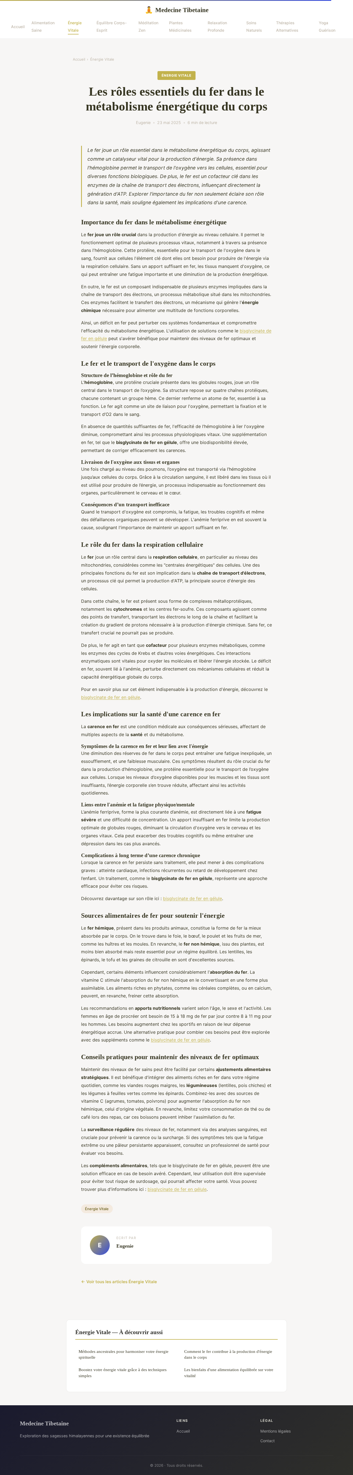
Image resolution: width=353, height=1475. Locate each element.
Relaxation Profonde (217, 26)
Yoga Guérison (327, 26)
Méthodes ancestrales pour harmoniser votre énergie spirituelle (124, 1354)
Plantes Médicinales (180, 26)
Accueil (18, 26)
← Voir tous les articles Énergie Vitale (119, 1281)
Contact (267, 1440)
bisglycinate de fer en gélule (110, 697)
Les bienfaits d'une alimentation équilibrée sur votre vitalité (228, 1372)
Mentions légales (275, 1431)
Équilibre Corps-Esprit (112, 26)
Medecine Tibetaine (176, 10)
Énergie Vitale (75, 26)
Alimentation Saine (43, 26)
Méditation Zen (148, 26)
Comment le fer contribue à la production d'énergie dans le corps (228, 1354)
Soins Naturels (254, 26)
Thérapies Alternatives (287, 26)
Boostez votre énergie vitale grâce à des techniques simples (123, 1372)
